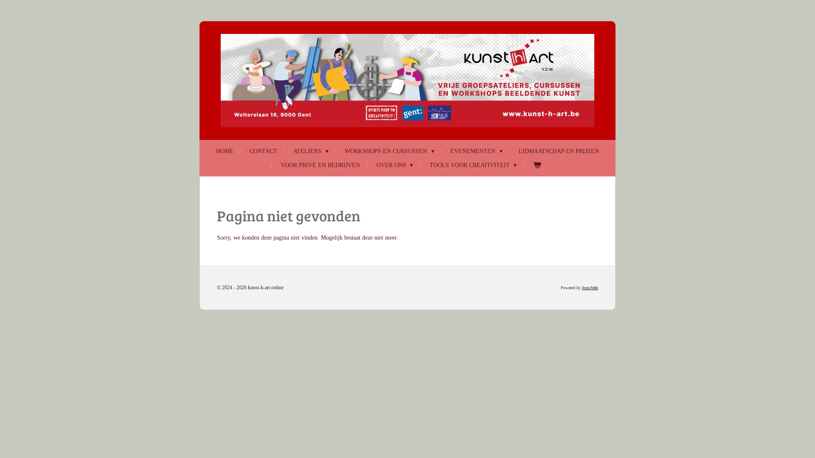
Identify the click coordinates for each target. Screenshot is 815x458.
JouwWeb (590, 287)
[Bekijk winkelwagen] (537, 165)
